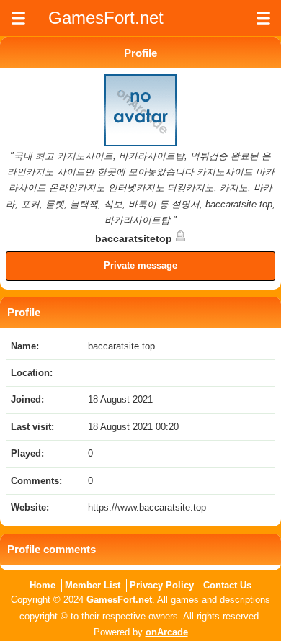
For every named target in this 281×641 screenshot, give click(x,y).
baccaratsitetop (135, 238)
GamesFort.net (119, 599)
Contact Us (227, 585)
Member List (92, 585)
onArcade (167, 632)
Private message (140, 265)
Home (42, 585)
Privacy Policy (162, 585)
